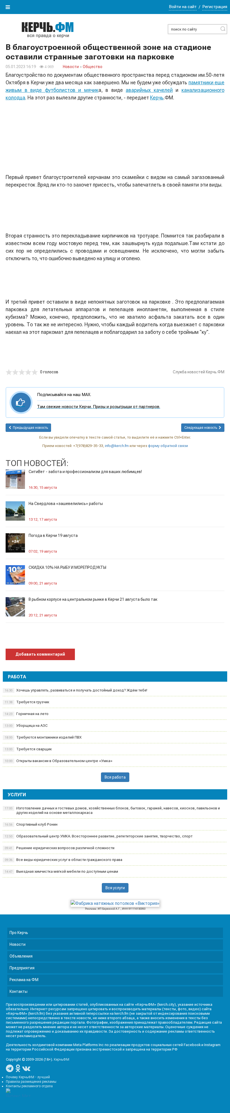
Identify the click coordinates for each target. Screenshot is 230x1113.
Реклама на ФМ (24, 979)
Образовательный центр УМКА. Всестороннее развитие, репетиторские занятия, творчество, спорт (98, 836)
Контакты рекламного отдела (29, 1086)
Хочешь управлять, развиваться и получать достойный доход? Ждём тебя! (76, 690)
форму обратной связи (168, 446)
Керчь (157, 98)
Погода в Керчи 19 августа (53, 535)
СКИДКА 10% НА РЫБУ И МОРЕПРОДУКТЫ (67, 567)
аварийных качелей (149, 90)
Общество (92, 66)
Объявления (21, 956)
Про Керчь (19, 932)
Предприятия (22, 968)
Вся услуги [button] (115, 888)
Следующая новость (201, 428)
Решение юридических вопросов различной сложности (59, 848)
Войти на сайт (183, 6)
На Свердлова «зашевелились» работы (66, 503)
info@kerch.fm (117, 446)
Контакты (18, 991)
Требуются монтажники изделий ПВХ (43, 737)
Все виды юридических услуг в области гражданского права (63, 860)
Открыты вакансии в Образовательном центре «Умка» (58, 761)
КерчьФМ (61, 1059)
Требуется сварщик (28, 749)
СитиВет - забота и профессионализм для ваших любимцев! (85, 471)
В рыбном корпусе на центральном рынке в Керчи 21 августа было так (93, 599)
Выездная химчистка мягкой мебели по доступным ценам (61, 871)
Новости (71, 66)
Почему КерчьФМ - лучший (28, 1077)
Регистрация (214, 6)
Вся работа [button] (115, 777)
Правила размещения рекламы (31, 1082)
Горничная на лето (27, 714)
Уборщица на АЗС (26, 725)
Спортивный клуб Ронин (31, 824)
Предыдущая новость (29, 428)
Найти (223, 28)
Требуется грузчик (27, 702)
